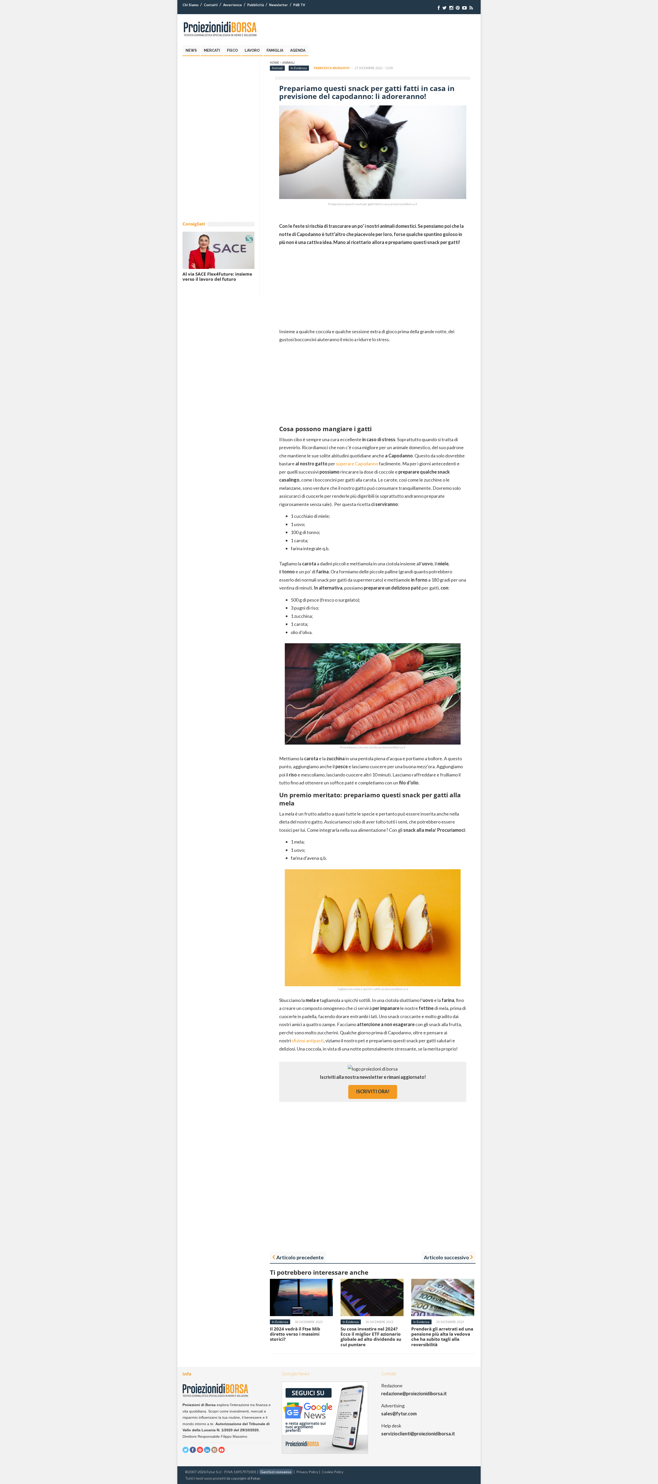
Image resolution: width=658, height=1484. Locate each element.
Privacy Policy (307, 1472)
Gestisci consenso (275, 1472)
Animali (288, 62)
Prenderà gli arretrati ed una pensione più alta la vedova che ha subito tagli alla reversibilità (442, 1336)
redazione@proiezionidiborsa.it (414, 1393)
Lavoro (252, 50)
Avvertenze (232, 5)
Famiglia (275, 50)
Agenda (297, 50)
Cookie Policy (332, 1472)
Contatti (211, 5)
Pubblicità (255, 5)
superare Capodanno (357, 463)
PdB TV (299, 5)
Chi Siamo (190, 5)
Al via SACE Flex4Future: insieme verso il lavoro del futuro (217, 276)
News (191, 50)
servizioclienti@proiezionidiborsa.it (418, 1433)
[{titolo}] (439, 7)
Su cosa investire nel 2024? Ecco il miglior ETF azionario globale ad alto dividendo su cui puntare (371, 1336)
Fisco (232, 50)
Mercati (212, 50)
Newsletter (278, 5)
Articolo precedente (300, 1257)
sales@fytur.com (399, 1413)
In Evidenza (299, 68)
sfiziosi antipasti (308, 1040)
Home (274, 62)
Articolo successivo (446, 1257)
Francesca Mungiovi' (332, 68)
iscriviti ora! (372, 1091)
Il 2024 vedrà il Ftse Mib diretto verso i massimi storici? (295, 1334)
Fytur (255, 1478)
